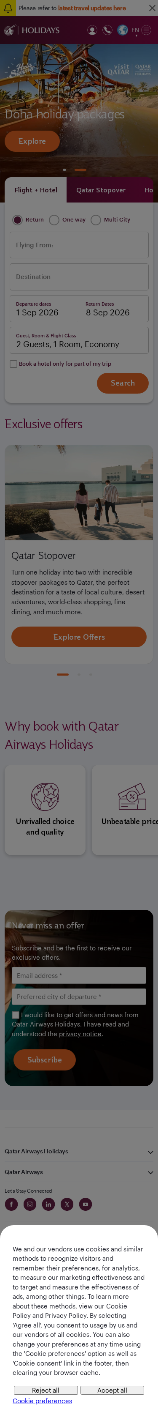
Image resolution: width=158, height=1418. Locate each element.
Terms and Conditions (61, 808)
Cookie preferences (42, 1400)
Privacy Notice (115, 808)
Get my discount (79, 833)
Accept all (112, 1390)
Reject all (45, 1390)
